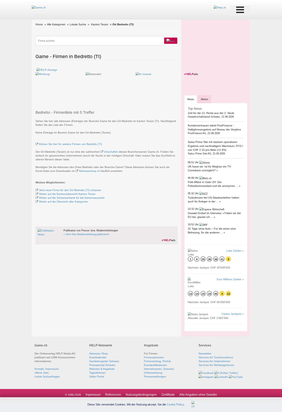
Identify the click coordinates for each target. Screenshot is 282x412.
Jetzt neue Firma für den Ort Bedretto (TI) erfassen (70, 190)
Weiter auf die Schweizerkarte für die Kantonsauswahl (71, 197)
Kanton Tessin (99, 24)
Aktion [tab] (204, 99)
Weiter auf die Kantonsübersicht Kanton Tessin (67, 193)
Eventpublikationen (155, 365)
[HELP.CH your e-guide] (220, 7)
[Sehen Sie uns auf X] (226, 372)
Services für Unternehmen (214, 361)
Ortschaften (111, 151)
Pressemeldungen (155, 376)
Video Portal (96, 376)
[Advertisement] (213, 46)
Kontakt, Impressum (47, 368)
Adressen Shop (98, 353)
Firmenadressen (154, 357)
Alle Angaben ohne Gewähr (198, 394)
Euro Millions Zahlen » (230, 279)
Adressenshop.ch (89, 170)
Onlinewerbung (153, 372)
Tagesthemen (97, 372)
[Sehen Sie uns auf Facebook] (206, 372)
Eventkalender (98, 357)
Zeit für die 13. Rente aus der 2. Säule (211, 113)
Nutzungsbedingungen (141, 394)
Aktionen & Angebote (102, 368)
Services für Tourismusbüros (216, 357)
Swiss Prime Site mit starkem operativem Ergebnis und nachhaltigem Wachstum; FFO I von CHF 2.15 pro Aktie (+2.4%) (215, 145)
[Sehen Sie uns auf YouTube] (236, 376)
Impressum (93, 394)
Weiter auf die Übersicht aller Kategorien (63, 201)
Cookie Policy (175, 404)
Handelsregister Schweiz (104, 361)
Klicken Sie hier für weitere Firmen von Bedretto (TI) (70, 144)
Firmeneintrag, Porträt (157, 361)
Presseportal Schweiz (102, 365)
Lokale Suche (78, 24)
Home (39, 24)
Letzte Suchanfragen (47, 376)
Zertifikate (168, 394)
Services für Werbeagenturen (216, 365)
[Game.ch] (39, 7)
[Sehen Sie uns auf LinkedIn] (221, 376)
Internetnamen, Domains (159, 368)
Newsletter (205, 353)
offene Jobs (42, 372)
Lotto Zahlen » (235, 250)
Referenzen (113, 394)
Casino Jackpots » (233, 313)
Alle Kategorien (56, 24)
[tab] (190, 99)
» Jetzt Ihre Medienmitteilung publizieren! (86, 234)
